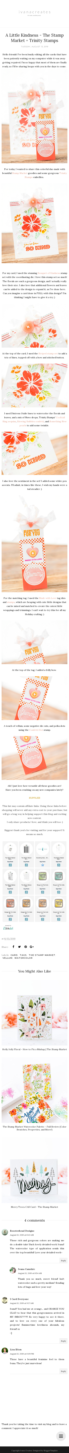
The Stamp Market (42, 955)
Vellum (7, 958)
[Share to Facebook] (13, 946)
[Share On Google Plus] (31, 946)
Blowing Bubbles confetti (30, 421)
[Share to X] (19, 946)
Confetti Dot (36, 730)
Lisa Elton (16, 1349)
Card (14, 955)
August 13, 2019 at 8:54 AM (30, 1273)
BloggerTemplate (50, 1450)
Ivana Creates (26, 1450)
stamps (11, 602)
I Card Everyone (19, 1299)
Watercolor (23, 958)
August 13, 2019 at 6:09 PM (22, 1354)
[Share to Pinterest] (25, 946)
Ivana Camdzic (26, 1269)
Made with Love (47, 598)
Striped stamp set (48, 353)
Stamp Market (19, 173)
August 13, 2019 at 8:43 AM (22, 1235)
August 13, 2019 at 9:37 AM (22, 1303)
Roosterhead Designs (22, 1230)
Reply (63, 1260)
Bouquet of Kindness (49, 273)
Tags (23, 955)
